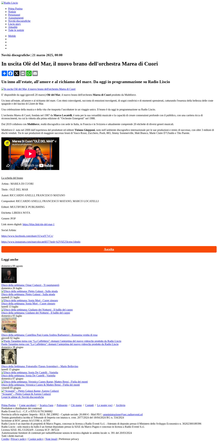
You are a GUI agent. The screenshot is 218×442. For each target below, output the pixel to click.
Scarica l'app (46, 405)
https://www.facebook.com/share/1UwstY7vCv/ (27, 235)
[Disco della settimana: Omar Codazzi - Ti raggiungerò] (9, 282)
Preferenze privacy (69, 439)
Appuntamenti (16, 17)
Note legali (51, 439)
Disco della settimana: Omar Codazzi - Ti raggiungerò (30, 285)
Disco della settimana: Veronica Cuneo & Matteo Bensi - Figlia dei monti (40, 384)
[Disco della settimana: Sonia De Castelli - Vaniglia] (29, 372)
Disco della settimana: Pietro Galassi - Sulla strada (28, 294)
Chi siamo (76, 405)
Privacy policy (18, 439)
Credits (5, 439)
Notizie (12, 11)
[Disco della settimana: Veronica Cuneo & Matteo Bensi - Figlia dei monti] (44, 381)
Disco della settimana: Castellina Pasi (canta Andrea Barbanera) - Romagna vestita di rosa (49, 334)
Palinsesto (62, 405)
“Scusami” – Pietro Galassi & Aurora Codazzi (26, 394)
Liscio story (14, 24)
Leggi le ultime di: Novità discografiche (22, 397)
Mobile (12, 35)
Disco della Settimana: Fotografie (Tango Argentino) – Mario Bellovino (39, 366)
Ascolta (109, 249)
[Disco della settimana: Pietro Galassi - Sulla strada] (29, 291)
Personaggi (14, 14)
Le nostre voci (104, 405)
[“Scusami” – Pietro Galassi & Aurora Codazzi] (30, 390)
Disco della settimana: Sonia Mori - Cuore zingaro (28, 303)
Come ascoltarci (27, 405)
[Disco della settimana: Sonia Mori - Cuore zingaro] (29, 300)
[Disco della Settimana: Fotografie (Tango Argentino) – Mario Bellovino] (9, 363)
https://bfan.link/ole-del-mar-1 (38, 224)
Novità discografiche (19, 20)
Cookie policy (35, 439)
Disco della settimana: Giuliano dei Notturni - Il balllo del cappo (35, 312)
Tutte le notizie (16, 30)
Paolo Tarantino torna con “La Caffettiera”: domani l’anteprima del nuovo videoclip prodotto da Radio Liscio (60, 344)
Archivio (120, 405)
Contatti (89, 405)
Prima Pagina (15, 8)
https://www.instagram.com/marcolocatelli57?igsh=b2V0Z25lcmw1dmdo (40, 241)
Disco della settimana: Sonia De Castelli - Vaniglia (28, 375)
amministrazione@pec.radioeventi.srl (123, 414)
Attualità (12, 27)
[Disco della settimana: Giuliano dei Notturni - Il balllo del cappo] (37, 309)
